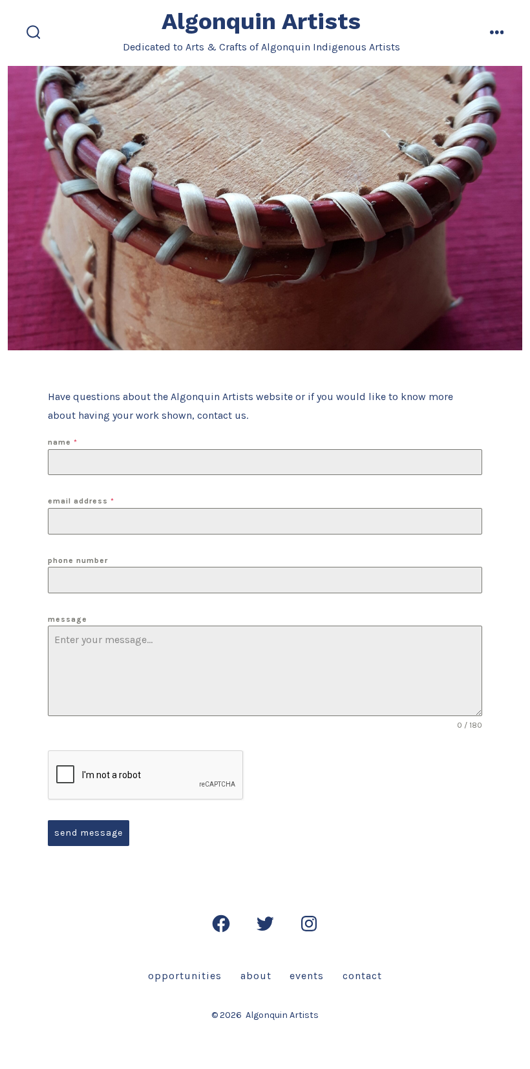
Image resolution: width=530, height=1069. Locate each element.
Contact (362, 975)
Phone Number (78, 560)
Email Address (81, 500)
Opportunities (185, 975)
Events (307, 975)
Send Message (88, 832)
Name (63, 442)
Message (67, 619)
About (255, 975)
